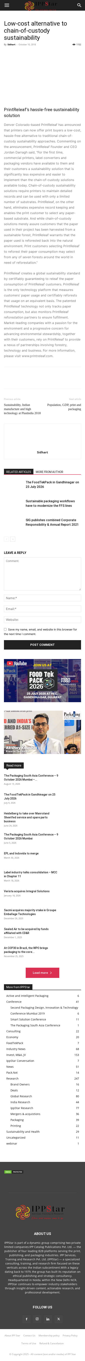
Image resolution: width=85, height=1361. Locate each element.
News (78, 774)
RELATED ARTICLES (18, 471)
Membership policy (49, 1335)
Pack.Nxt (31, 777)
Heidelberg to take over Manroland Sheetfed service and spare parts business (26, 817)
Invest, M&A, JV (43, 772)
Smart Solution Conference (32, 785)
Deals (62, 766)
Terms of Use (28, 1343)
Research (75, 777)
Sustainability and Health (67, 785)
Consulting (48, 766)
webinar (76, 788)
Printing (61, 777)
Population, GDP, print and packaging (64, 407)
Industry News (21, 772)
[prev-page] (6, 539)
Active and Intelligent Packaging (42, 763)
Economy (75, 766)
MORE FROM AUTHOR (49, 471)
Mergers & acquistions (57, 774)
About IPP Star (12, 1335)
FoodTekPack (28, 769)
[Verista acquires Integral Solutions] (71, 896)
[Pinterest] (26, 53)
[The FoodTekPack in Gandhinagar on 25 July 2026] (14, 487)
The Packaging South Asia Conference (45, 788)
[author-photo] (42, 446)
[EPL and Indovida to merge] (71, 858)
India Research (72, 769)
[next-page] (12, 539)
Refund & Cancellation (51, 1343)
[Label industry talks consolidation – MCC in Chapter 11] (71, 877)
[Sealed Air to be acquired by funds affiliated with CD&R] (71, 934)
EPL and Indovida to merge (21, 853)
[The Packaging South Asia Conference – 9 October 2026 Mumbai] (71, 839)
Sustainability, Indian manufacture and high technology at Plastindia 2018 (22, 409)
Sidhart (11, 44)
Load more (40, 973)
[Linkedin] (44, 53)
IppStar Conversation (69, 772)
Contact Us (29, 1335)
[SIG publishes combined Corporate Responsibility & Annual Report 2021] (14, 524)
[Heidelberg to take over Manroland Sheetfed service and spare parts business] (71, 818)
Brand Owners (73, 763)
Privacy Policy (70, 1335)
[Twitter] (17, 53)
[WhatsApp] (35, 53)
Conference (30, 766)
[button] (79, 5)
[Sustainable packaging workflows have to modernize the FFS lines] (14, 505)
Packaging (46, 777)
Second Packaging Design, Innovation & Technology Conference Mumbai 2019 (51, 782)
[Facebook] (8, 53)
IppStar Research (29, 774)
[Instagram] (37, 1319)
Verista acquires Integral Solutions (27, 891)
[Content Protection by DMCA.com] (14, 1173)
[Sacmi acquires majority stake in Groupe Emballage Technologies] (71, 915)
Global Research (50, 769)
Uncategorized (16, 1137)
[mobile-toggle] (6, 5)
